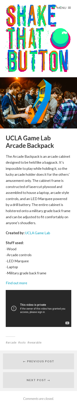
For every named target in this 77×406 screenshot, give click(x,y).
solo (23, 342)
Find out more (16, 283)
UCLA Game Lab (37, 233)
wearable (35, 342)
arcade (12, 342)
